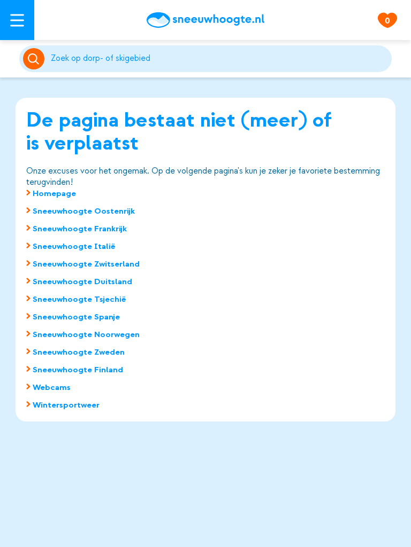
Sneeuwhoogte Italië (74, 246)
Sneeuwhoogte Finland (78, 369)
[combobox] (220, 59)
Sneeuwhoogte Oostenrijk (84, 211)
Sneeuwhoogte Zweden (79, 352)
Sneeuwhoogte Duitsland (82, 281)
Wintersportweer (66, 405)
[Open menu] (17, 20)
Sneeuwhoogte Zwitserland (86, 264)
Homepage (54, 193)
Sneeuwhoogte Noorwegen (86, 334)
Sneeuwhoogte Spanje (76, 316)
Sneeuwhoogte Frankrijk (80, 228)
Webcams (52, 387)
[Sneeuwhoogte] (205, 20)
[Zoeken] (220, 59)
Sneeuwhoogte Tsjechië (79, 299)
